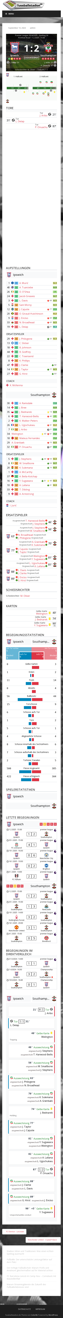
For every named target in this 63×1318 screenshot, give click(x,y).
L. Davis (23, 300)
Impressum (40, 1309)
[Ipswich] (14, 50)
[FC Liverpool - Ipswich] (31, 844)
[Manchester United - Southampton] (31, 927)
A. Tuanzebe (26, 287)
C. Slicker (24, 343)
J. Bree (22, 407)
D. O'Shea (24, 291)
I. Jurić (13, 505)
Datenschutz (24, 1309)
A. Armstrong (26, 494)
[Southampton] (48, 50)
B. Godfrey (25, 351)
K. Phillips (24, 360)
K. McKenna (16, 385)
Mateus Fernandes (29, 438)
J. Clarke (23, 365)
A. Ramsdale (25, 403)
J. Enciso (23, 318)
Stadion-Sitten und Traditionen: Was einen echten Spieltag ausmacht (30, 1252)
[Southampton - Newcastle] (31, 906)
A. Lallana (24, 485)
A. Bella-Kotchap (28, 476)
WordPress (53, 1315)
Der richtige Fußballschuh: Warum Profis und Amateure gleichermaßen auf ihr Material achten (30, 1269)
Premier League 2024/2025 (26, 35)
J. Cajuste (24, 309)
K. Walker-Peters (28, 420)
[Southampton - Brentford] (31, 937)
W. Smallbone (26, 463)
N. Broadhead (26, 322)
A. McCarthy (25, 472)
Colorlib (34, 1315)
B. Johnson (25, 347)
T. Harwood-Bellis (29, 416)
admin (32, 28)
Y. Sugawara (26, 480)
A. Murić (23, 283)
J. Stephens (25, 459)
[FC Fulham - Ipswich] (31, 876)
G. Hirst (23, 373)
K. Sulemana (26, 467)
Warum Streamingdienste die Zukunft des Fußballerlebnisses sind (26, 1285)
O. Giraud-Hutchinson (31, 313)
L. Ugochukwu (27, 425)
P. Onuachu (41, 127)
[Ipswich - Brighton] (31, 865)
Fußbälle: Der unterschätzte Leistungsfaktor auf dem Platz (29, 1260)
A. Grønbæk (18, 442)
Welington (17, 433)
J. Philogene (25, 338)
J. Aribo (43, 115)
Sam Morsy (25, 305)
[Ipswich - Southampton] (31, 833)
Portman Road (24, 38)
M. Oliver (25, 595)
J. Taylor (23, 369)
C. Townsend (26, 356)
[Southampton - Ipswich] (31, 963)
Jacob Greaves (27, 296)
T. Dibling (24, 489)
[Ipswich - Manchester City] (31, 855)
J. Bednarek (25, 412)
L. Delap (20, 121)
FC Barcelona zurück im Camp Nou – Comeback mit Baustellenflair (31, 1277)
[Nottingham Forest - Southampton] (31, 916)
